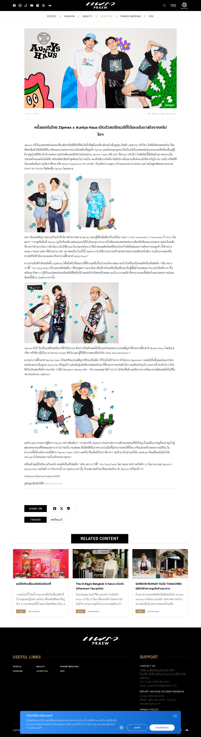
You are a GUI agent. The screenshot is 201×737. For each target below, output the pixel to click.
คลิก (142, 469)
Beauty (87, 16)
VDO (151, 16)
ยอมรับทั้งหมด (162, 727)
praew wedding (131, 16)
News (36, 113)
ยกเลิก (137, 727)
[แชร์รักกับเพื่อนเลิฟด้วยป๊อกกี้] (41, 563)
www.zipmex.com (53, 483)
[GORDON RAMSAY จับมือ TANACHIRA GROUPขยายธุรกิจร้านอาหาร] (160, 563)
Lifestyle (106, 16)
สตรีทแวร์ (56, 519)
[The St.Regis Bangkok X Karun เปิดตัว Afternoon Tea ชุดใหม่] (100, 563)
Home (27, 113)
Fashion (69, 16)
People (51, 16)
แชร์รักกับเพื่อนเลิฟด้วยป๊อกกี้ (33, 584)
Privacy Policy (149, 709)
